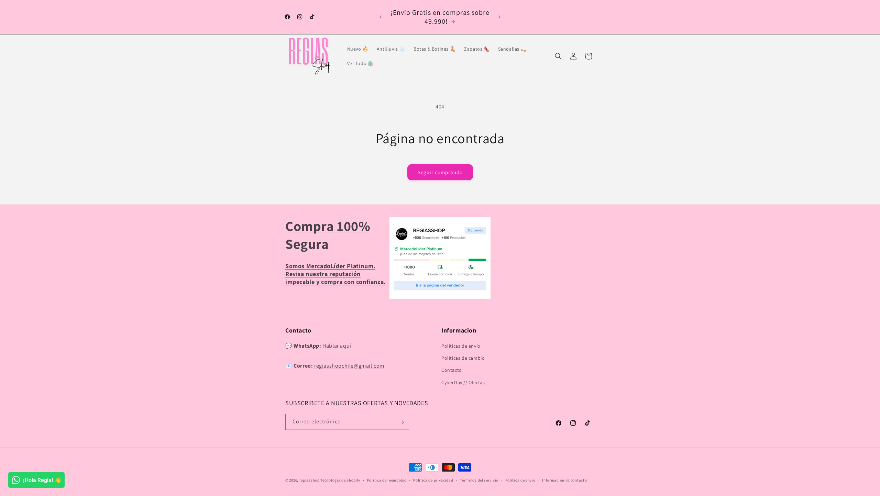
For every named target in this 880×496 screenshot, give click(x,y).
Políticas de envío (461, 346)
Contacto (451, 370)
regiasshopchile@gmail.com (349, 365)
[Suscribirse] (401, 422)
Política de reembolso (387, 479)
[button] (558, 56)
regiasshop (309, 480)
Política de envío (520, 479)
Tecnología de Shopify (340, 480)
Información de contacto (564, 479)
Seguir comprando (440, 172)
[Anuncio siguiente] (499, 16)
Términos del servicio (479, 479)
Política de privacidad (433, 479)
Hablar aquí (336, 345)
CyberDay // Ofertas (463, 382)
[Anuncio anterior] (380, 16)
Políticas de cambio (463, 358)
